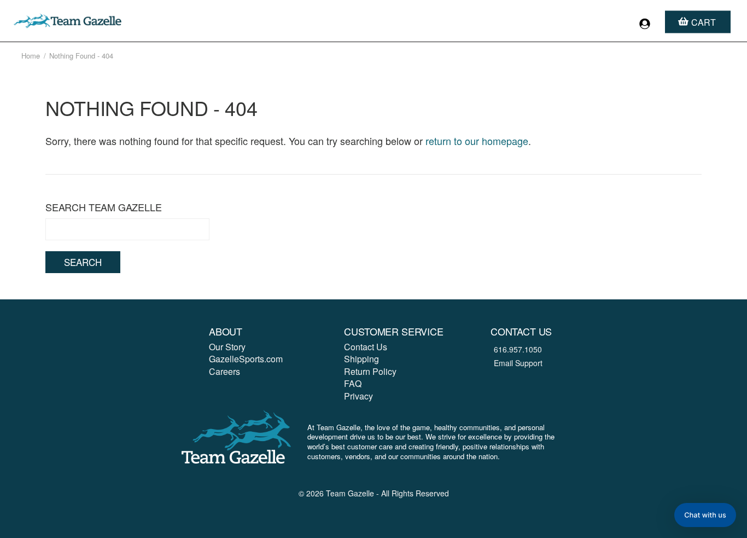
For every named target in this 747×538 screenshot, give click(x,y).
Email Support (518, 362)
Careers (224, 371)
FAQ (352, 383)
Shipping (361, 358)
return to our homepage (476, 141)
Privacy (358, 396)
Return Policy (370, 371)
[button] (705, 515)
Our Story (227, 346)
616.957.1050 (518, 349)
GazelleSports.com (246, 358)
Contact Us (365, 346)
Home (30, 55)
